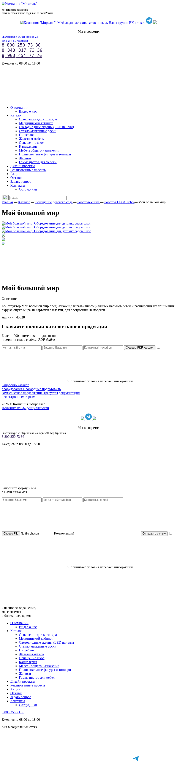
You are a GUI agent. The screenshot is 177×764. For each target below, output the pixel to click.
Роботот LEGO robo (119, 202)
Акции (15, 174)
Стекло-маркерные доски (37, 131)
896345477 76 (22, 55)
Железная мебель (31, 139)
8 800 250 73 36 (21, 45)
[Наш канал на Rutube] (155, 22)
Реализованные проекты (28, 170)
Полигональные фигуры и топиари (45, 154)
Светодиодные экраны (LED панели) (46, 127)
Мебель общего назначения (39, 150)
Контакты (17, 185)
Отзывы (16, 177)
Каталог (16, 115)
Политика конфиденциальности (25, 408)
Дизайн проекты (22, 166)
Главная (7, 202)
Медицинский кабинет (36, 123)
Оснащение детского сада (38, 119)
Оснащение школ (31, 142)
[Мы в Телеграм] (149, 22)
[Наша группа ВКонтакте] (83, 22)
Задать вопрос (20, 181)
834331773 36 (22, 50)
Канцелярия (28, 146)
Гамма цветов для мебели (38, 162)
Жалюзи (25, 158)
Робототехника (88, 202)
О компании (19, 107)
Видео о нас (28, 111)
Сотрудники (28, 189)
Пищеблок (27, 135)
